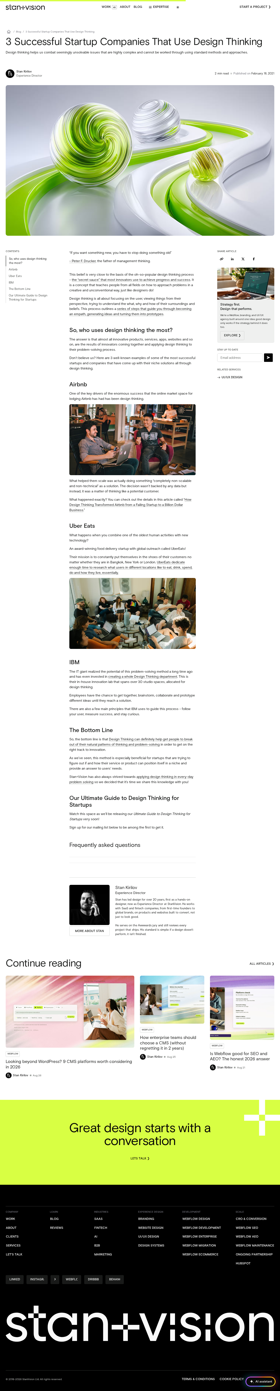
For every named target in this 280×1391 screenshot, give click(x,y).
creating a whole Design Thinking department (142, 676)
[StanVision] (25, 7)
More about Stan (89, 931)
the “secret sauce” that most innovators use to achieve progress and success (131, 280)
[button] (159, 7)
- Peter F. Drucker (82, 261)
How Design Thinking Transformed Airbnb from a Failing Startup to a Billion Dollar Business (130, 504)
